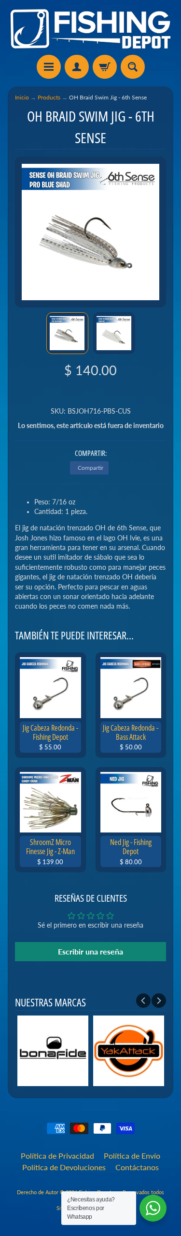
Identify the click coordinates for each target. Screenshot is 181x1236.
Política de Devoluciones (64, 1167)
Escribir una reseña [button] (90, 951)
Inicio (22, 97)
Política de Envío (132, 1155)
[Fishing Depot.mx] (90, 29)
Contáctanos (137, 1167)
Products (49, 97)
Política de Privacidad (57, 1155)
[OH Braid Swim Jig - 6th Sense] (67, 333)
